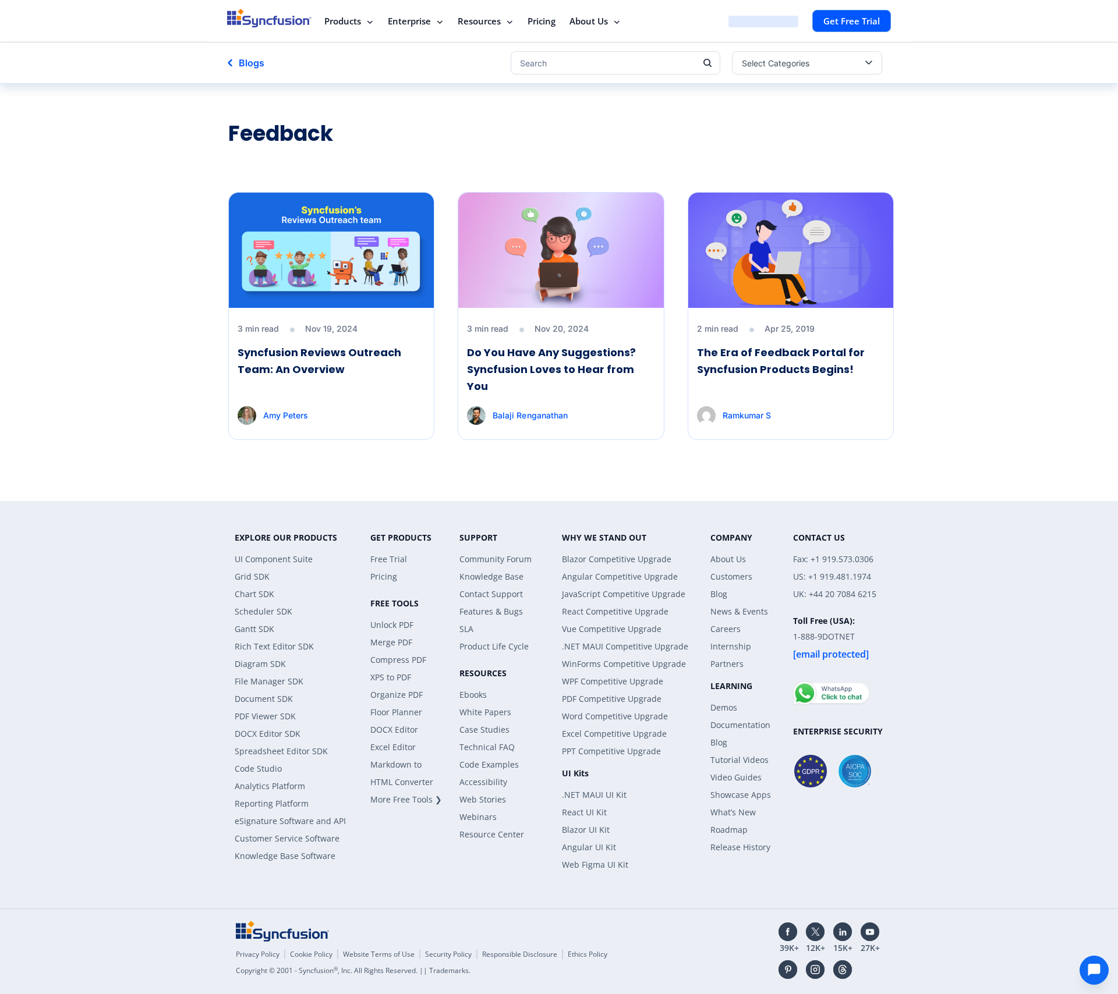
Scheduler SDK (263, 611)
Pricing (542, 21)
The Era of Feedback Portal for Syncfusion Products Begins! (781, 361)
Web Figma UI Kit (595, 864)
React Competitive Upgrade (615, 611)
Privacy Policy (258, 954)
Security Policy (448, 954)
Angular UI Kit (589, 847)
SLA (466, 628)
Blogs (251, 63)
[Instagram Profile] (815, 969)
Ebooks (473, 694)
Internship (730, 646)
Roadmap (729, 829)
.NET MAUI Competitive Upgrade (625, 646)
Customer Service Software (287, 838)
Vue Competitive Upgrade (611, 628)
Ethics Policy (587, 954)
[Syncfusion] (282, 931)
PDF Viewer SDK (265, 716)
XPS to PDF (390, 677)
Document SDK (264, 698)
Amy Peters (285, 415)
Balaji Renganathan (530, 415)
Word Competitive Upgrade (615, 716)
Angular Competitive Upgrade (620, 576)
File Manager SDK (269, 681)
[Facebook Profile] (788, 931)
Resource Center (491, 834)
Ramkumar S (747, 415)
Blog (718, 593)
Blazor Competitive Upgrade (616, 559)
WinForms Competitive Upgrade (624, 663)
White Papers (485, 712)
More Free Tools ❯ (406, 799)
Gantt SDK (254, 628)
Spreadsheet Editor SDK (281, 751)
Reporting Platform (272, 803)
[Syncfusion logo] (269, 18)
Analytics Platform (270, 785)
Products (342, 21)
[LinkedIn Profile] (842, 931)
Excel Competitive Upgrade (614, 733)
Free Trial (388, 559)
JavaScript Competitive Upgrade (623, 593)
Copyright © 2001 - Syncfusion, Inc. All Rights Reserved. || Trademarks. (353, 970)
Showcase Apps (740, 794)
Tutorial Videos (739, 759)
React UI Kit (584, 812)
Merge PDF (391, 642)
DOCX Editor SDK (267, 733)
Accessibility (483, 781)
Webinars (478, 816)
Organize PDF (396, 694)
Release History (740, 847)
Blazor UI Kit (586, 829)
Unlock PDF (391, 624)
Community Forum (495, 559)
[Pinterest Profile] (788, 969)
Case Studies (484, 729)
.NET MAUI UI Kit (594, 794)
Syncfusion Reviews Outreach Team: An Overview (319, 361)
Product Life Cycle (494, 646)
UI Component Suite (274, 559)
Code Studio (258, 768)
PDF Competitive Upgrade (611, 698)
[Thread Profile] (842, 969)
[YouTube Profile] (870, 931)
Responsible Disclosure (519, 954)
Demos (723, 707)
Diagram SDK (260, 663)
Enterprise (409, 21)
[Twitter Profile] (815, 931)
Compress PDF (398, 659)
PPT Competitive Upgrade (611, 751)
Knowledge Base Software (285, 855)
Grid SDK (252, 576)
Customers (731, 576)
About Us (588, 21)
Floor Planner (396, 712)
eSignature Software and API (290, 820)
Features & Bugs (491, 611)
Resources (479, 21)
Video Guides (736, 777)
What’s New (733, 812)
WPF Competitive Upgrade (612, 681)
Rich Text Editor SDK (274, 646)
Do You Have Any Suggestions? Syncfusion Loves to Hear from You (551, 369)
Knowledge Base (491, 576)
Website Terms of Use (379, 954)
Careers (725, 628)
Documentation (740, 724)
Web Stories (482, 799)
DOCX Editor (394, 729)
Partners (727, 663)
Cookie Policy (311, 954)
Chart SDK (254, 593)
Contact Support (491, 593)
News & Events (739, 611)
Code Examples (489, 764)
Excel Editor (393, 746)
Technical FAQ (487, 746)
